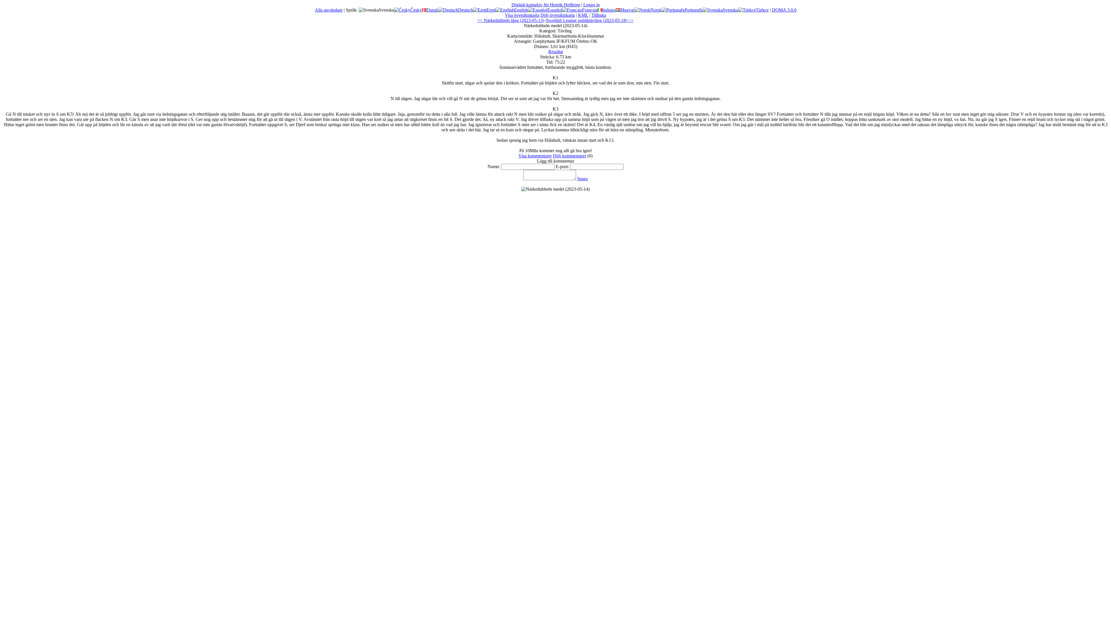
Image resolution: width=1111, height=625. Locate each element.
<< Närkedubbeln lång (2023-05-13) (510, 20)
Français (589, 10)
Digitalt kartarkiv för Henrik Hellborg (546, 4)
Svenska (730, 10)
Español (554, 10)
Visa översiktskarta (522, 15)
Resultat (555, 51)
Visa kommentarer (535, 155)
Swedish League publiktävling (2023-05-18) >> (590, 20)
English (521, 10)
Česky (416, 10)
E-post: (562, 166)
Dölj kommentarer (569, 155)
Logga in (591, 4)
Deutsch (465, 10)
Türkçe (762, 10)
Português (694, 10)
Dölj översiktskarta (557, 15)
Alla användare (329, 10)
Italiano (609, 10)
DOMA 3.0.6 (784, 10)
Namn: (494, 166)
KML (583, 15)
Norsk (656, 10)
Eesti (491, 10)
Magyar (627, 10)
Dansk (432, 10)
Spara (582, 178)
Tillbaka (598, 15)
